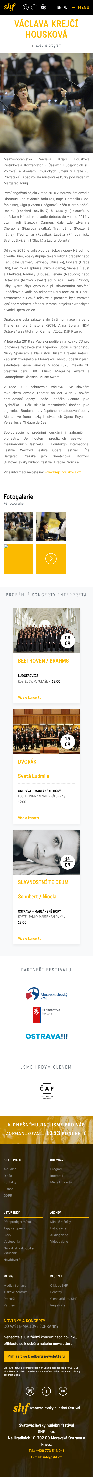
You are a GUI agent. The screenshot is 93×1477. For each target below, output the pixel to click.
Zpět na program (48, 46)
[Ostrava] (47, 1036)
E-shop (9, 1189)
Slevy (7, 1235)
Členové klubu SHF (63, 1299)
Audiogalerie (59, 1235)
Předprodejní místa (17, 1222)
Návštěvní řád (13, 1260)
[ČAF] (46, 1091)
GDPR (8, 1196)
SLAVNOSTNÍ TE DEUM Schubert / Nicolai (43, 889)
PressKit (10, 1299)
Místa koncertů (61, 1182)
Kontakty (10, 1182)
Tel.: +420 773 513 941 (46, 1451)
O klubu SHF (59, 1286)
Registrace (57, 1305)
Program (56, 1169)
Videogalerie (59, 1242)
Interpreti (56, 1176)
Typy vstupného (15, 1228)
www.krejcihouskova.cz (63, 472)
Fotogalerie (58, 1228)
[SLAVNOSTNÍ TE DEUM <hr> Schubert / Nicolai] (46, 852)
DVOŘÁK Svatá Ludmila (33, 769)
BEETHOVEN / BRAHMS (43, 661)
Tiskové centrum (16, 1292)
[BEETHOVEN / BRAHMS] (46, 630)
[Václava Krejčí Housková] (18, 559)
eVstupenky (12, 1242)
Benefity (56, 1292)
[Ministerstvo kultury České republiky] (46, 1015)
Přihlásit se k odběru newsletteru (36, 1356)
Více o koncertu (29, 697)
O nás (8, 1176)
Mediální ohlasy (15, 1286)
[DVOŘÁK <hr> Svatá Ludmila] (46, 731)
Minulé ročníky (60, 1222)
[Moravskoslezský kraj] (47, 994)
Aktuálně (10, 1169)
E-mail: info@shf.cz (46, 1457)
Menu (83, 7)
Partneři (9, 1305)
